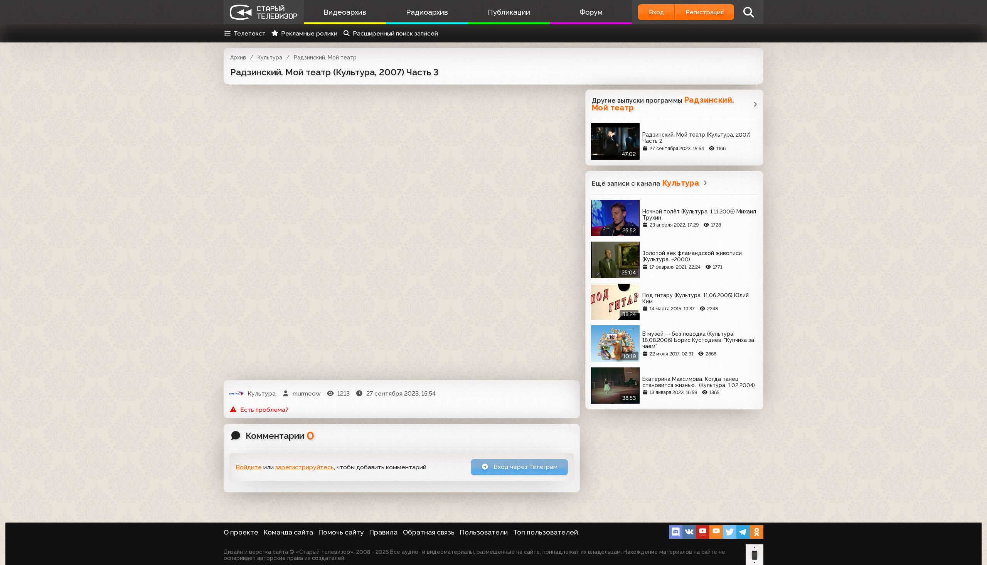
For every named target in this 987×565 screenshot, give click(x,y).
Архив (238, 57)
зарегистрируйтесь (304, 467)
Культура (270, 57)
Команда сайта (288, 532)
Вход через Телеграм (525, 466)
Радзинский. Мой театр (325, 57)
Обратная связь (429, 532)
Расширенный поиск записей (395, 33)
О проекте (241, 532)
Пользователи (484, 532)
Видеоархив (344, 12)
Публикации (509, 12)
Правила (383, 532)
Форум (591, 12)
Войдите (249, 467)
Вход (656, 12)
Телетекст (250, 33)
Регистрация (705, 12)
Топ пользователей (545, 532)
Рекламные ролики (309, 33)
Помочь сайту (341, 532)
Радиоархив (427, 12)
